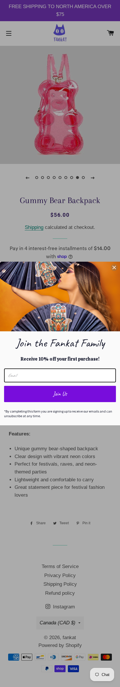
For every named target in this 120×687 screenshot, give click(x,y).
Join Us (60, 393)
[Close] (114, 267)
